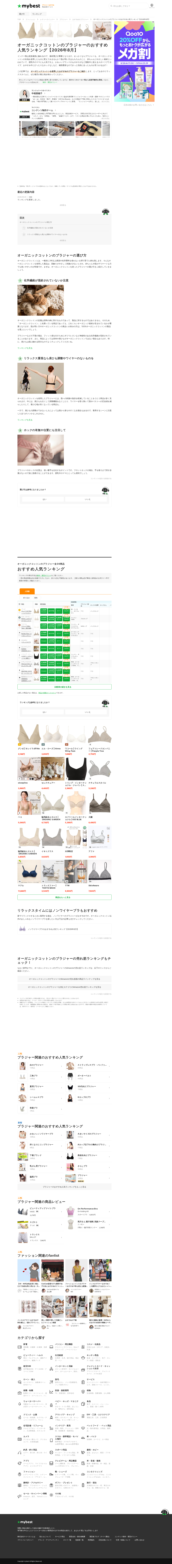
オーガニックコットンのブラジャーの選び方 (36, 222)
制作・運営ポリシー (44, 575)
